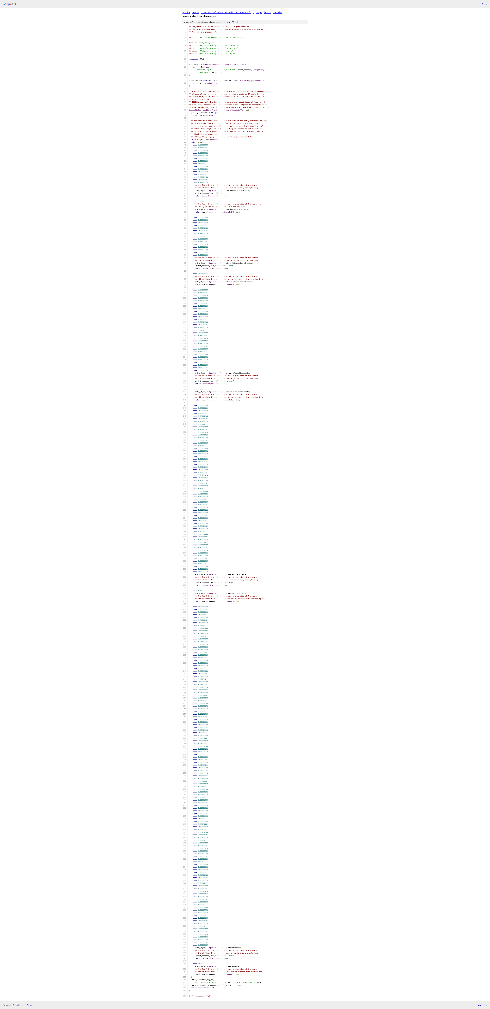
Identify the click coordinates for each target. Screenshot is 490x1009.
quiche (186, 12)
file (235, 22)
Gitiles (15, 1005)
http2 (259, 12)
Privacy (22, 1005)
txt (479, 1005)
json (485, 1005)
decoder (277, 12)
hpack (267, 12)
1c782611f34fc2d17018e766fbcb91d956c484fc (226, 12)
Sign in (484, 4)
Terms (29, 1005)
